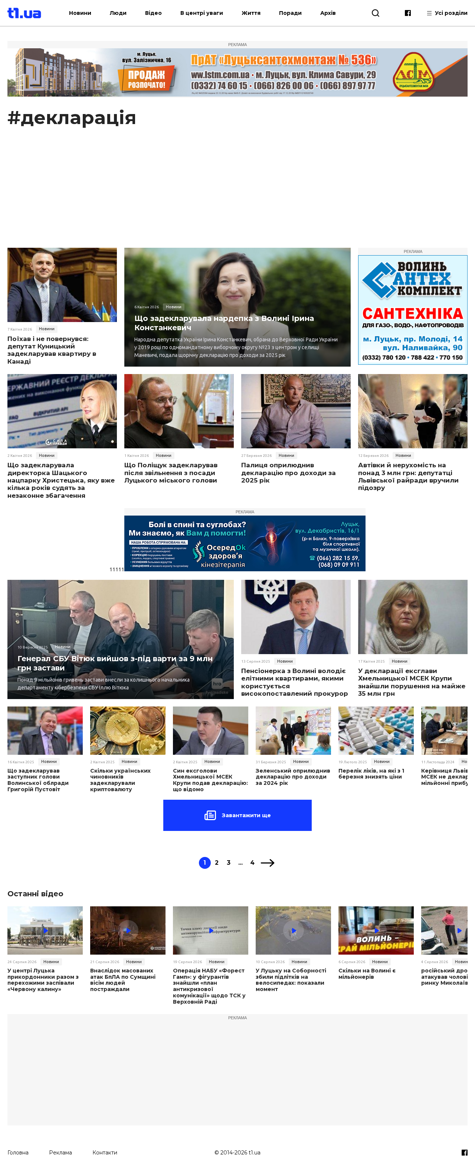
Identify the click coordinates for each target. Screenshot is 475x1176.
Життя (251, 13)
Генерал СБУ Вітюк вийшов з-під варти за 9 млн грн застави (115, 663)
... (240, 862)
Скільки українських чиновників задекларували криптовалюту (120, 780)
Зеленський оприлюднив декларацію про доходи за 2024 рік (293, 777)
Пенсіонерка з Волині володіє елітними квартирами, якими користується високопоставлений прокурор (294, 682)
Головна (18, 1152)
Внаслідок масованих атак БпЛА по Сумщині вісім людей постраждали (122, 980)
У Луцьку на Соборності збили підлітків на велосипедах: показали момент (291, 980)
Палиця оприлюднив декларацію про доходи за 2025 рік (288, 472)
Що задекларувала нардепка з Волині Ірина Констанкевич (224, 323)
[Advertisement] (237, 192)
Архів (328, 13)
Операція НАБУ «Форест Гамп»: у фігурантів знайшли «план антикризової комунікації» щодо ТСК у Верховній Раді (209, 986)
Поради (290, 13)
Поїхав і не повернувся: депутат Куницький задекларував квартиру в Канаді (51, 350)
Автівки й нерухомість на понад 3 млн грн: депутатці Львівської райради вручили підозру (408, 476)
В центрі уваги (201, 13)
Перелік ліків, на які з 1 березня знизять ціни (371, 774)
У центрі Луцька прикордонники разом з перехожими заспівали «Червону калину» (43, 980)
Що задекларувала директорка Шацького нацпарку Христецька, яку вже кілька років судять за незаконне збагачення (61, 480)
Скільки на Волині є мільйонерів (367, 974)
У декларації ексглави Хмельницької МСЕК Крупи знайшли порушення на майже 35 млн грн (411, 682)
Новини (80, 13)
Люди (118, 13)
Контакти (104, 1152)
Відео (153, 13)
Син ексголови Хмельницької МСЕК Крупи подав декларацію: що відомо (210, 780)
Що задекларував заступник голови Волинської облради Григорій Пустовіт (38, 780)
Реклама (60, 1152)
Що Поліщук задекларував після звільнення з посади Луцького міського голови (170, 472)
